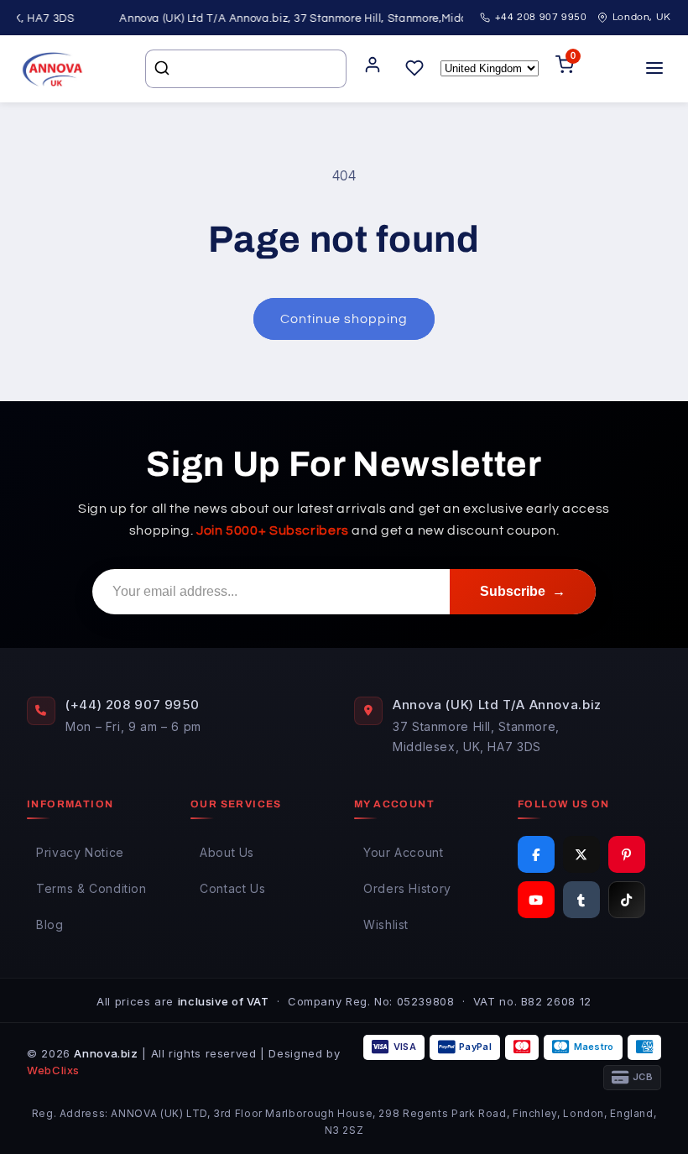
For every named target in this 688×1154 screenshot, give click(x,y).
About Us (227, 852)
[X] (581, 854)
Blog (50, 924)
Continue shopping (344, 319)
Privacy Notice (80, 852)
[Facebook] (536, 854)
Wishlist (386, 924)
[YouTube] (536, 899)
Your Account (403, 852)
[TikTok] (626, 899)
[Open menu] (654, 69)
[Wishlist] (414, 69)
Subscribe (523, 591)
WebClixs (53, 1070)
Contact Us (232, 888)
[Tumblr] (581, 899)
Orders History (407, 888)
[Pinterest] (626, 854)
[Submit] (164, 68)
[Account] (372, 69)
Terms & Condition (91, 888)
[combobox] (246, 69)
